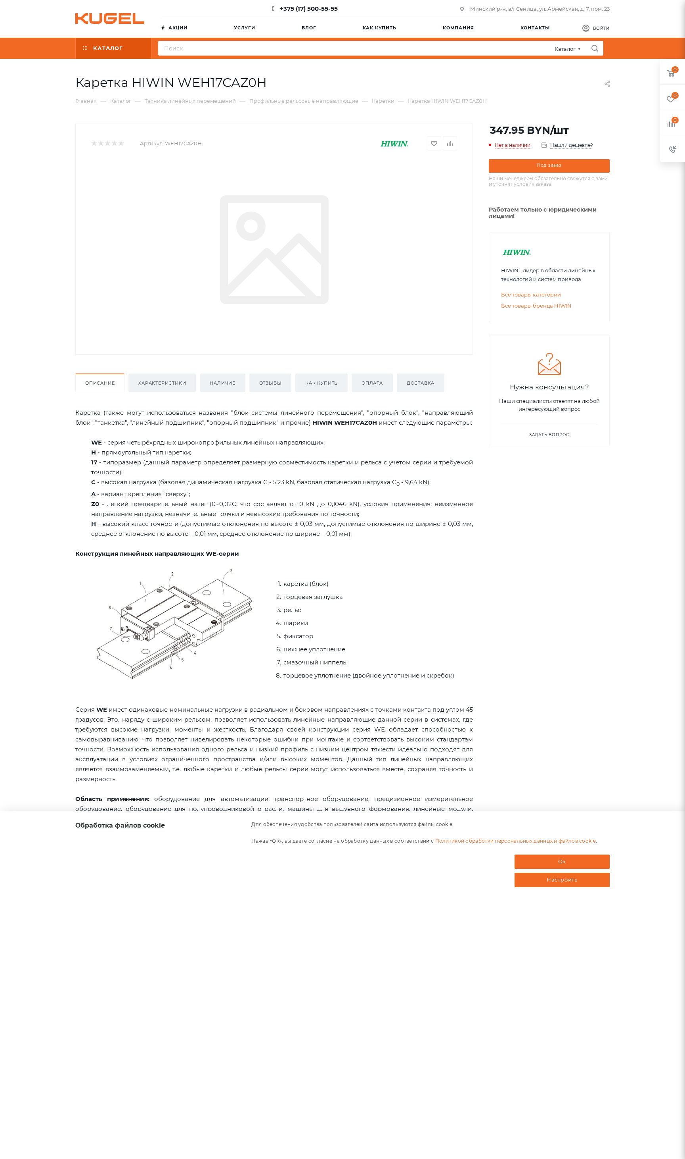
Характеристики (162, 383)
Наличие (222, 383)
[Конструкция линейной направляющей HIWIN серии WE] (174, 624)
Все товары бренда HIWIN (536, 305)
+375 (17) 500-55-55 (308, 8)
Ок (562, 861)
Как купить (321, 383)
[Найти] (594, 48)
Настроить (562, 879)
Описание (100, 383)
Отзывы (270, 383)
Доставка (420, 383)
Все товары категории (531, 294)
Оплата (372, 383)
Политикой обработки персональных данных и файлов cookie (515, 841)
